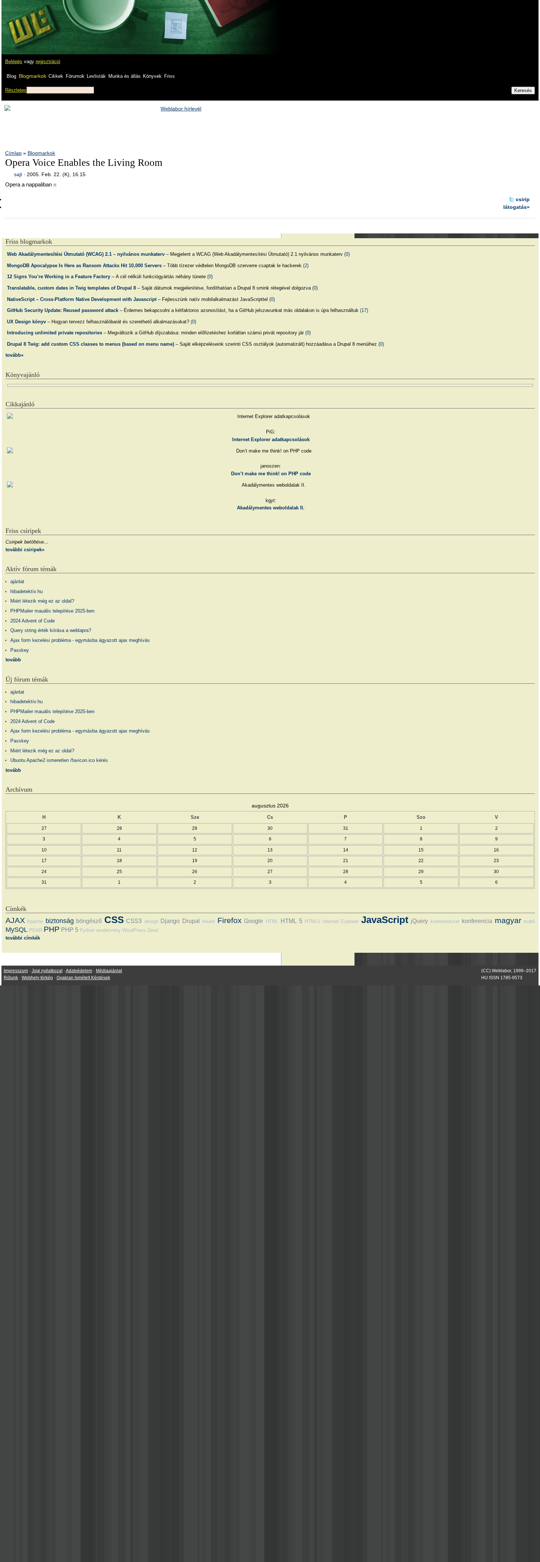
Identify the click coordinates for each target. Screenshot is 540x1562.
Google (253, 921)
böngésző (89, 921)
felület (208, 921)
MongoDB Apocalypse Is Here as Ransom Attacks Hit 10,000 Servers (84, 265)
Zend (152, 930)
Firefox (229, 920)
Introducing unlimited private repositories (54, 332)
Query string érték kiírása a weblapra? (50, 630)
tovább (13, 659)
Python (87, 930)
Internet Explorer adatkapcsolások (271, 439)
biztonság (60, 921)
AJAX (15, 920)
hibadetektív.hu (26, 591)
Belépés (13, 61)
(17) (364, 310)
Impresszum (16, 971)
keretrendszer (445, 921)
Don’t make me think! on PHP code (271, 473)
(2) (306, 265)
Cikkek (55, 76)
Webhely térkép (37, 978)
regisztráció (48, 61)
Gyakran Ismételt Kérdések (83, 978)
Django (170, 921)
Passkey (19, 650)
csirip (523, 199)
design (151, 921)
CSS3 (134, 921)
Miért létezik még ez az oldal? (42, 601)
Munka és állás (124, 76)
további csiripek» (25, 549)
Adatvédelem (79, 971)
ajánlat (17, 581)
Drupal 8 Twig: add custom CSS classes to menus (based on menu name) (90, 344)
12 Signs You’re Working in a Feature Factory (58, 276)
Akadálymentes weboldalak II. (271, 508)
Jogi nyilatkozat (47, 971)
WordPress (134, 930)
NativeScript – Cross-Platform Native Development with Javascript (81, 299)
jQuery (419, 921)
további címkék (23, 938)
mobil (529, 921)
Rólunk (11, 978)
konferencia (477, 921)
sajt (18, 174)
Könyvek (152, 76)
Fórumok (75, 76)
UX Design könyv (26, 321)
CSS (114, 920)
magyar (508, 920)
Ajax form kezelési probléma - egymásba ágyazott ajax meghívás (80, 640)
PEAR (35, 930)
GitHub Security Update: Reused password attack (62, 310)
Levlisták (96, 76)
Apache (35, 921)
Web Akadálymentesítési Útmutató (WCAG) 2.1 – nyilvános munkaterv (86, 254)
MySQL (17, 929)
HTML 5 (291, 921)
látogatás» (516, 207)
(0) (347, 254)
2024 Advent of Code (32, 621)
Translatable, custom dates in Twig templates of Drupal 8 (71, 288)
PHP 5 (69, 930)
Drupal (191, 921)
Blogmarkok (32, 76)
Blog (11, 76)
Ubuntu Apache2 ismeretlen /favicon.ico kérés (59, 760)
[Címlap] (30, 20)
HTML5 (312, 921)
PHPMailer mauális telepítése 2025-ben (52, 611)
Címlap (13, 153)
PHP (52, 929)
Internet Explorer (341, 921)
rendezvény (108, 930)
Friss (169, 76)
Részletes (15, 90)
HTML (272, 921)
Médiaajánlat (109, 971)
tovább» (15, 355)
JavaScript (384, 920)
